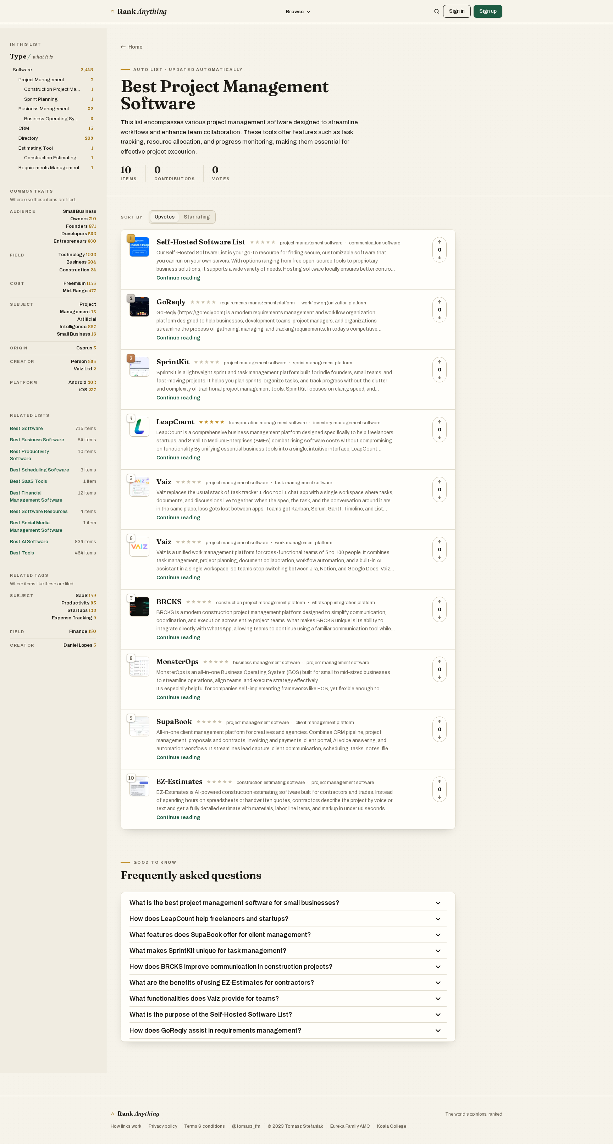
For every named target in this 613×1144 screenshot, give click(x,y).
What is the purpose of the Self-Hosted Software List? (210, 1014)
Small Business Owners (79, 215)
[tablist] (182, 217)
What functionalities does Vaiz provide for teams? (204, 998)
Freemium (79, 283)
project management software (311, 243)
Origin (18, 348)
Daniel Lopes (79, 645)
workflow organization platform (334, 302)
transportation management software (267, 422)
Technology (77, 254)
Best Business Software (37, 439)
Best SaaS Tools (28, 481)
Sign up (488, 11)
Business (81, 262)
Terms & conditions (204, 1126)
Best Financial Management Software (36, 496)
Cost (17, 283)
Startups (81, 610)
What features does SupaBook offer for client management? (220, 934)
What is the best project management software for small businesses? (234, 902)
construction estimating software (271, 782)
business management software (266, 662)
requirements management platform (257, 302)
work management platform (303, 542)
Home (135, 47)
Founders (81, 226)
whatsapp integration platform (343, 602)
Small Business (76, 334)
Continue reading (178, 278)
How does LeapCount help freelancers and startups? (209, 918)
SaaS (86, 595)
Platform (23, 382)
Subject (22, 304)
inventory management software (346, 422)
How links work (126, 1126)
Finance (82, 631)
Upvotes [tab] (165, 217)
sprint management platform (322, 362)
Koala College (391, 1126)
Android (82, 382)
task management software (303, 482)
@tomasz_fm (246, 1126)
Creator (22, 361)
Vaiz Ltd (85, 368)
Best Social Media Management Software (36, 526)
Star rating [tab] (197, 217)
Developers (78, 233)
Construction (77, 269)
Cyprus (86, 347)
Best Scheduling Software (39, 469)
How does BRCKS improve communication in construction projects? (231, 966)
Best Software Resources (39, 511)
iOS (87, 389)
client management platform (325, 722)
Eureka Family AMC (350, 1126)
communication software (374, 243)
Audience (22, 211)
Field (17, 255)
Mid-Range (79, 290)
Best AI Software (29, 541)
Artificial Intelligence (78, 323)
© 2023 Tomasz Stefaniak (295, 1126)
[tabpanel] (288, 529)
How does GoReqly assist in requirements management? (215, 1030)
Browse (295, 11)
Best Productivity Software (29, 455)
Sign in (457, 11)
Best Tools (22, 553)
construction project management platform (260, 602)
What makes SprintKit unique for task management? (208, 950)
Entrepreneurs (75, 241)
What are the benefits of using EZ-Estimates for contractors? (221, 982)
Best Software (26, 428)
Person (83, 361)
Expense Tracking (74, 617)
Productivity (78, 603)
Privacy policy (163, 1126)
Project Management (78, 308)
